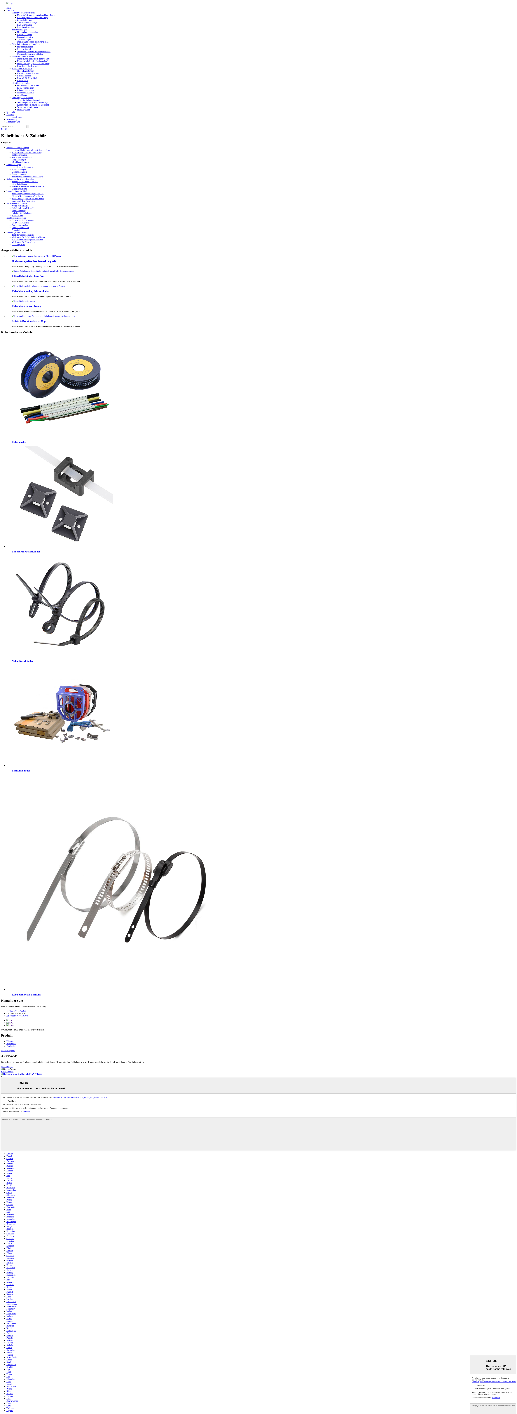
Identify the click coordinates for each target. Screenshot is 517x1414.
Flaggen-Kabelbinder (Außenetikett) (32, 61)
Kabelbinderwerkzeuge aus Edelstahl (33, 105)
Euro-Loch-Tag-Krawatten (28, 66)
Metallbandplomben (25, 27)
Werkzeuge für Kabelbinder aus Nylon (33, 102)
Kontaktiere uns (13, 122)
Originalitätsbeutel (25, 47)
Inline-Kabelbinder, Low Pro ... (29, 276)
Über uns (10, 114)
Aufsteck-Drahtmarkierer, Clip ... (30, 321)
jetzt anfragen (7, 1066)
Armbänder (22, 95)
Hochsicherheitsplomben (27, 32)
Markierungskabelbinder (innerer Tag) (33, 59)
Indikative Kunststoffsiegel (23, 13)
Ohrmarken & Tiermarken (28, 85)
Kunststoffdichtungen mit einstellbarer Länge (36, 15)
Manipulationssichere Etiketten (30, 54)
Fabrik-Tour (17, 117)
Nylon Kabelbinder (25, 71)
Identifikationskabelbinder (23, 56)
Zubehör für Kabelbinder (28, 78)
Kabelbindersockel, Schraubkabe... (31, 291)
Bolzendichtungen (25, 37)
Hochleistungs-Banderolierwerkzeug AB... (35, 261)
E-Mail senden (7, 1071)
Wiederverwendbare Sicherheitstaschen (33, 51)
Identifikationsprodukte (22, 83)
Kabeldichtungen (24, 34)
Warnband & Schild (25, 93)
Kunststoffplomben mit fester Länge (32, 17)
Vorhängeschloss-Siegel (27, 22)
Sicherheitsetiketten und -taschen (26, 44)
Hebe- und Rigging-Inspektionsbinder (33, 63)
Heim (8, 8)
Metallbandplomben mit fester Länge (32, 42)
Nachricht (10, 112)
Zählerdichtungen (24, 20)
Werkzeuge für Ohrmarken (28, 107)
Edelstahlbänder (24, 76)
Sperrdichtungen (24, 39)
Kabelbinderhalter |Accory (26, 306)
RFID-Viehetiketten (25, 88)
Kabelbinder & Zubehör (22, 68)
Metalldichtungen (19, 30)
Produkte (10, 10)
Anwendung (11, 119)
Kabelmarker (22, 80)
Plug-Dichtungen (24, 25)
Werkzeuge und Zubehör (22, 97)
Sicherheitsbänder (24, 49)
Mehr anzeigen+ (8, 1050)
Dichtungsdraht (23, 109)
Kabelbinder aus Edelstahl (28, 73)
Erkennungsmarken (25, 90)
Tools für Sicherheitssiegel (28, 100)
